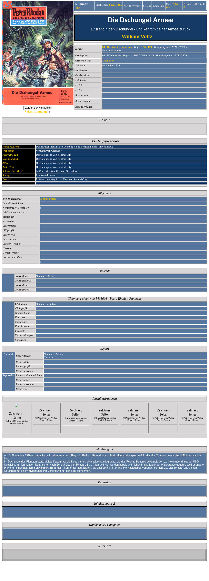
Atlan (5, 162)
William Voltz (140, 36)
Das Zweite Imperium (119, 47)
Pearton (6, 179)
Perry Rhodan (10, 154)
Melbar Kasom (10, 146)
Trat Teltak (8, 150)
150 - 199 (146, 47)
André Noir (8, 167)
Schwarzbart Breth (12, 171)
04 (103, 47)
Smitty (5, 175)
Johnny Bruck (48, 198)
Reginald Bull (10, 158)
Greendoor (108, 60)
